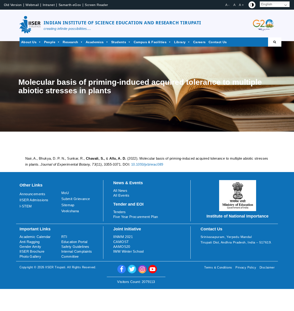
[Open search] (274, 42)
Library (180, 42)
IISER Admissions (34, 200)
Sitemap (67, 205)
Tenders (119, 212)
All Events (121, 195)
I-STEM (26, 206)
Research (70, 42)
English (266, 4)
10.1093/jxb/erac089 (147, 164)
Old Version (13, 5)
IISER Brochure (32, 251)
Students (118, 42)
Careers (199, 42)
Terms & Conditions (218, 267)
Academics (95, 42)
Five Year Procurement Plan (135, 217)
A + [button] (241, 5)
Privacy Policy (245, 267)
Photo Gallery (30, 256)
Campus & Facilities (150, 42)
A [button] (234, 5)
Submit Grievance (75, 199)
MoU (65, 193)
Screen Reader (96, 5)
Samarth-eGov (70, 5)
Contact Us (218, 42)
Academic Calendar (35, 237)
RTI (64, 237)
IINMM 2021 (123, 237)
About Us (29, 42)
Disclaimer (267, 267)
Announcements (32, 194)
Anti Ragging (30, 242)
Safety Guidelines (75, 247)
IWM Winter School (128, 251)
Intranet (49, 5)
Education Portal (74, 242)
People (49, 42)
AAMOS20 (121, 247)
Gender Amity (30, 247)
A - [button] (227, 5)
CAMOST (121, 242)
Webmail (32, 5)
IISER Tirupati (55, 267)
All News (120, 190)
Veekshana (70, 211)
